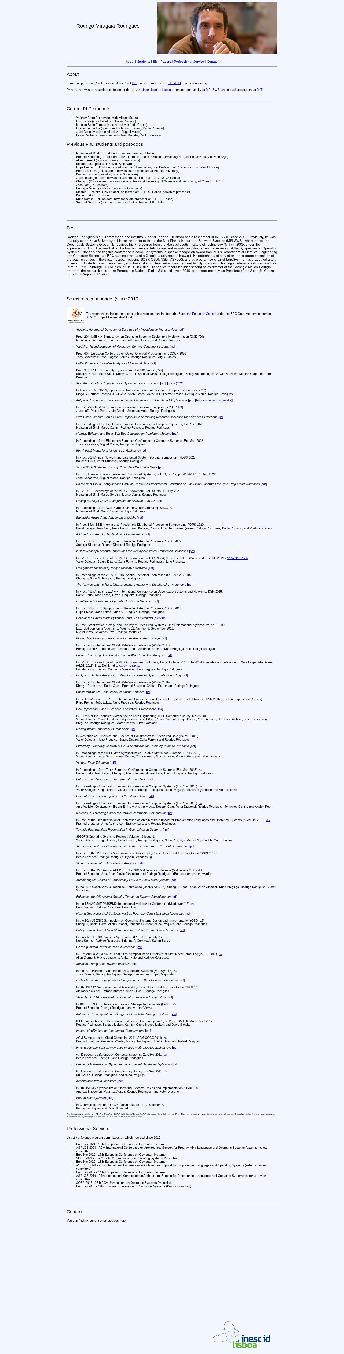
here (123, 1220)
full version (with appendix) (214, 400)
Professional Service (189, 61)
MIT (259, 89)
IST (134, 83)
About (130, 61)
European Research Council (197, 313)
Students (143, 61)
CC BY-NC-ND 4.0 (237, 558)
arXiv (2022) (176, 383)
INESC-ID (174, 83)
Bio (155, 61)
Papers (166, 61)
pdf (181, 329)
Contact (212, 61)
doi (200, 769)
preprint (160, 618)
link (159, 709)
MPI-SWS (213, 89)
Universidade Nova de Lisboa (151, 89)
